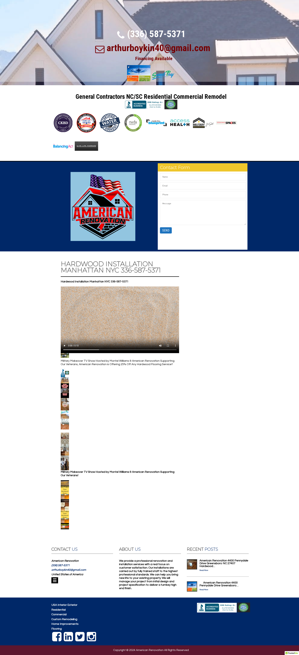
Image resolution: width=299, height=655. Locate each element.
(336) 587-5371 (156, 33)
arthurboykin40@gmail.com (158, 47)
